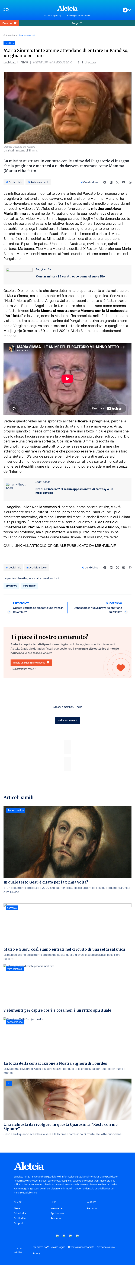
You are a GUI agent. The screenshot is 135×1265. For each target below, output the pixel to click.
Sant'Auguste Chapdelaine (79, 15)
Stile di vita (20, 1213)
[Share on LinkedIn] (111, 182)
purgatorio (29, 585)
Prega (75, 23)
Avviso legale (58, 1247)
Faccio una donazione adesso (29, 662)
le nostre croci (27, 35)
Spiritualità (9, 35)
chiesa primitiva (15, 810)
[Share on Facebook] (104, 182)
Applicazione (57, 1213)
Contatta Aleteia (106, 1247)
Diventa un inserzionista (81, 1247)
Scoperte (19, 1223)
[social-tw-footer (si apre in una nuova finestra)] (70, 1236)
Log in (79, 706)
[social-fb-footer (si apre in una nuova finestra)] (64, 1236)
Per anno (92, 1208)
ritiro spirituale (14, 968)
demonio (12, 908)
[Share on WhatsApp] (130, 182)
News (17, 1208)
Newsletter (57, 1208)
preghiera (11, 585)
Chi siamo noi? (41, 1247)
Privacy (36, 1253)
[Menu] (22, 10)
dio (8, 1083)
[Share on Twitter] (117, 182)
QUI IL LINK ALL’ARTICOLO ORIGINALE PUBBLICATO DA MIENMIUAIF (60, 545)
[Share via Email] (123, 182)
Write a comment (67, 720)
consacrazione (15, 1022)
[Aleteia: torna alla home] (67, 8)
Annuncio (56, 1218)
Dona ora (7, 23)
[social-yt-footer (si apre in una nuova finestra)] (57, 1236)
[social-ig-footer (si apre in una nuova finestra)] (77, 1236)
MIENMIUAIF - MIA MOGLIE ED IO (52, 62)
